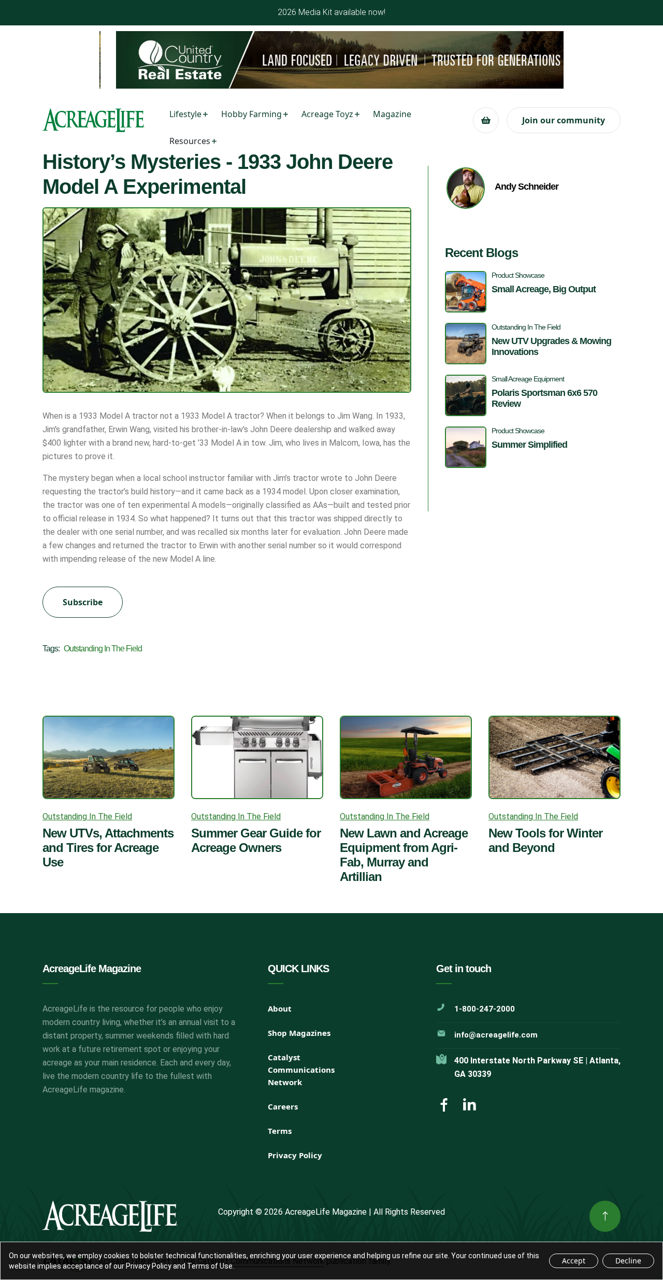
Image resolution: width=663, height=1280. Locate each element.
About (280, 1008)
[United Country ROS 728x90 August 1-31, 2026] (331, 60)
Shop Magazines (299, 1033)
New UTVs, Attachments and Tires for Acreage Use (108, 847)
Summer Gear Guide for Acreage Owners (256, 840)
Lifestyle (185, 114)
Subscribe (83, 602)
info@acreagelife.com (496, 1035)
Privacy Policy (295, 1155)
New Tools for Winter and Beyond (545, 840)
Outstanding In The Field (103, 648)
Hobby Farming (251, 114)
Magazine (392, 114)
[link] (605, 1216)
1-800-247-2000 (484, 1009)
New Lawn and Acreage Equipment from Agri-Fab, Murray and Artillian (404, 855)
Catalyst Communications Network (301, 1069)
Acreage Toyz (327, 114)
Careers (283, 1106)
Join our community (563, 120)
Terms (280, 1131)
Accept (573, 1260)
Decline (628, 1260)
